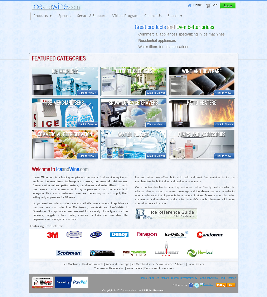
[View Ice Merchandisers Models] (87, 126)
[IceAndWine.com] (59, 10)
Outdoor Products (133, 71)
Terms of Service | (209, 278)
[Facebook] (191, 285)
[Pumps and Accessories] (201, 157)
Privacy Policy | (189, 278)
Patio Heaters (202, 102)
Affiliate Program (125, 15)
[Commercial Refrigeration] (65, 157)
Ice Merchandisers (65, 102)
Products (41, 15)
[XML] (231, 285)
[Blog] (221, 285)
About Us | (154, 278)
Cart (214, 5)
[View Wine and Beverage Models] (224, 94)
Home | (144, 278)
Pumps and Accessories (202, 134)
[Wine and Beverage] (201, 94)
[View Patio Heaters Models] (224, 126)
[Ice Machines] (65, 94)
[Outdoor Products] (133, 94)
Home (197, 5)
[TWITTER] (197, 285)
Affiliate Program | (171, 278)
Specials (64, 15)
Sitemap (231, 278)
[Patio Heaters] (201, 126)
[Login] (228, 8)
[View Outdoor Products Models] (155, 94)
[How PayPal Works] (71, 287)
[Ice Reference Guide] (172, 218)
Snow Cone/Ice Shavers (133, 102)
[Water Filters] (133, 157)
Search (173, 15)
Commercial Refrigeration (65, 134)
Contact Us (153, 15)
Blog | (223, 278)
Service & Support (91, 15)
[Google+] (207, 284)
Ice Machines (65, 71)
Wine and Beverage (202, 71)
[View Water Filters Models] (155, 157)
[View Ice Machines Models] (87, 94)
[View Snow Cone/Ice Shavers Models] (155, 126)
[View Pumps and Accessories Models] (224, 157)
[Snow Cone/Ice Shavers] (133, 126)
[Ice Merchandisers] (65, 126)
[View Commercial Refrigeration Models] (87, 157)
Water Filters (133, 134)
